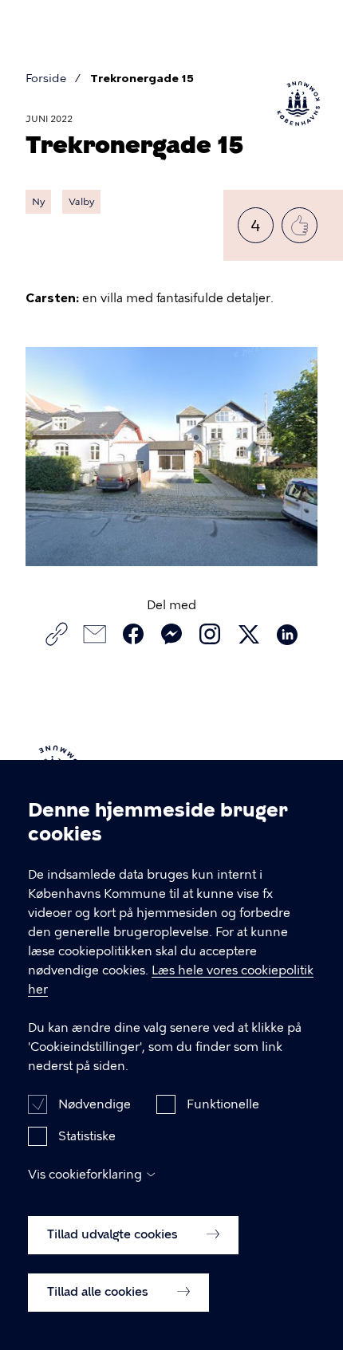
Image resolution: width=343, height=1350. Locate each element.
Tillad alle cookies (99, 1292)
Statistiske (87, 1136)
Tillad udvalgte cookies (114, 1234)
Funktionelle (223, 1104)
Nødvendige (94, 1104)
